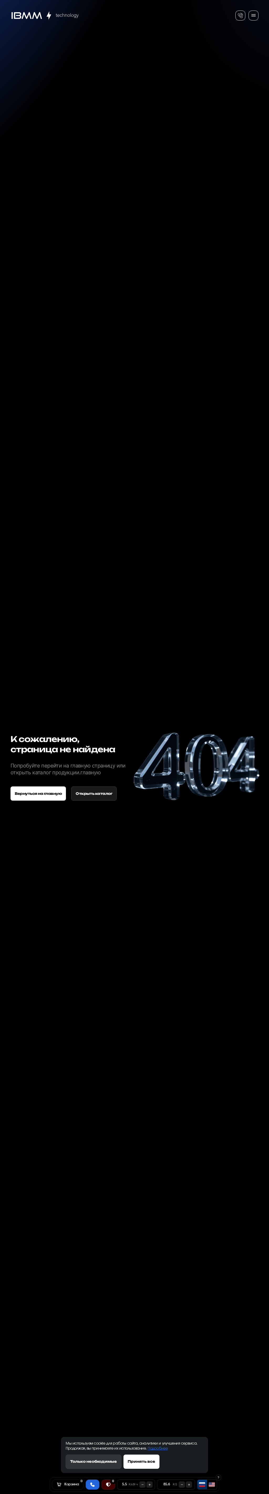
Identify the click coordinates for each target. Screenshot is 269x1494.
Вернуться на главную (38, 793)
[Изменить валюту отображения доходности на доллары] (212, 1484)
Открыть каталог (94, 793)
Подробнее (158, 1448)
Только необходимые (93, 1461)
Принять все (141, 1461)
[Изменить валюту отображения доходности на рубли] (202, 1484)
